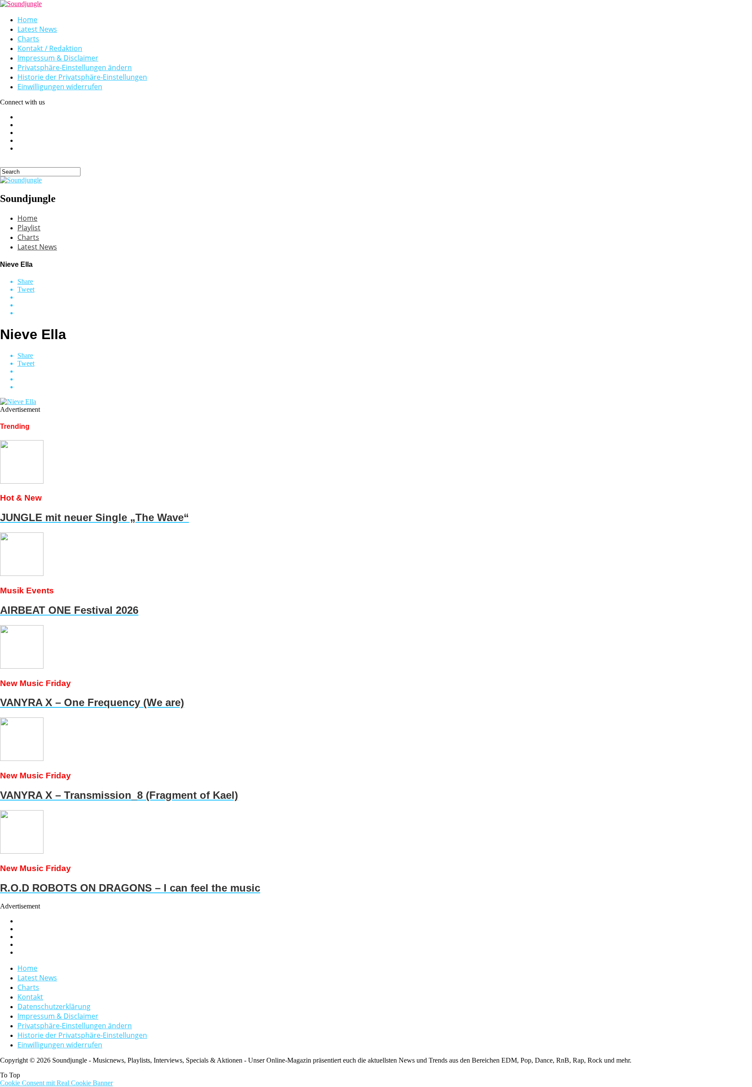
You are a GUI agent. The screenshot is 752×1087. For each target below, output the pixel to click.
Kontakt (30, 997)
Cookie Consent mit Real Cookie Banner (56, 1083)
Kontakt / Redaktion (49, 48)
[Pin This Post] (384, 305)
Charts (28, 39)
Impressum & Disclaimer (57, 58)
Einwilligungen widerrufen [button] (59, 86)
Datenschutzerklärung (54, 1006)
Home (27, 19)
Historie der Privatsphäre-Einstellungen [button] (82, 77)
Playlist (28, 227)
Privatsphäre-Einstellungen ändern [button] (74, 67)
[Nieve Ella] (18, 401)
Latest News (37, 29)
